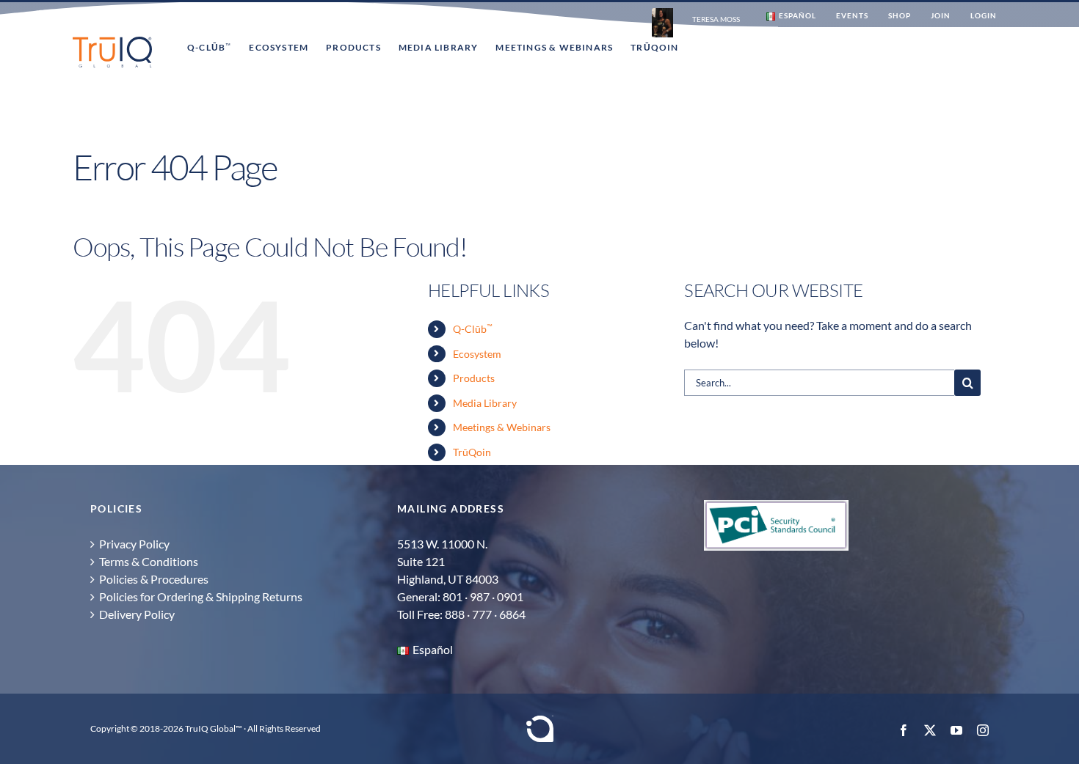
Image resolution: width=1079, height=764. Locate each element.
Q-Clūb (473, 329)
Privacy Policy (134, 544)
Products (474, 378)
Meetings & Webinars (502, 427)
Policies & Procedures (153, 579)
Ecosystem (477, 354)
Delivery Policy (137, 614)
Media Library (485, 403)
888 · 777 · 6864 (485, 614)
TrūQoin (472, 452)
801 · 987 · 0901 (483, 596)
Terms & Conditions (148, 561)
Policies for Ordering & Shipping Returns (200, 596)
